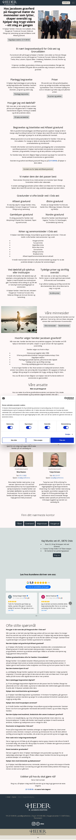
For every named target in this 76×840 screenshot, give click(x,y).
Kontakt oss (66, 3)
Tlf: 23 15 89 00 (11, 816)
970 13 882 (23, 476)
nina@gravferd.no (23, 478)
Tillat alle (62, 440)
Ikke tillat (14, 440)
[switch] (28, 427)
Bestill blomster (64, 326)
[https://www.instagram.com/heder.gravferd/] (33, 824)
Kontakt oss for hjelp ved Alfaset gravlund (38, 169)
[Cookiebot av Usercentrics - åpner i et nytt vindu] (66, 398)
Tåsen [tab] (19, 523)
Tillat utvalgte (38, 440)
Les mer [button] (11, 610)
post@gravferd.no (24, 816)
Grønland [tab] (29, 523)
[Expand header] (73, 3)
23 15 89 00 (29, 789)
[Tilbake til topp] (38, 837)
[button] (5, 603)
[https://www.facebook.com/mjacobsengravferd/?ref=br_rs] (38, 824)
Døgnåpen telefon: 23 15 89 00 (19, 40)
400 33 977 (56, 476)
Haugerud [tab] (54, 523)
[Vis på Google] (10, 597)
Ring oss (57, 555)
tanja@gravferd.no (57, 478)
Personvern (38, 818)
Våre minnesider (50, 326)
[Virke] (42, 824)
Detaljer (67, 434)
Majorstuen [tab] (42, 523)
